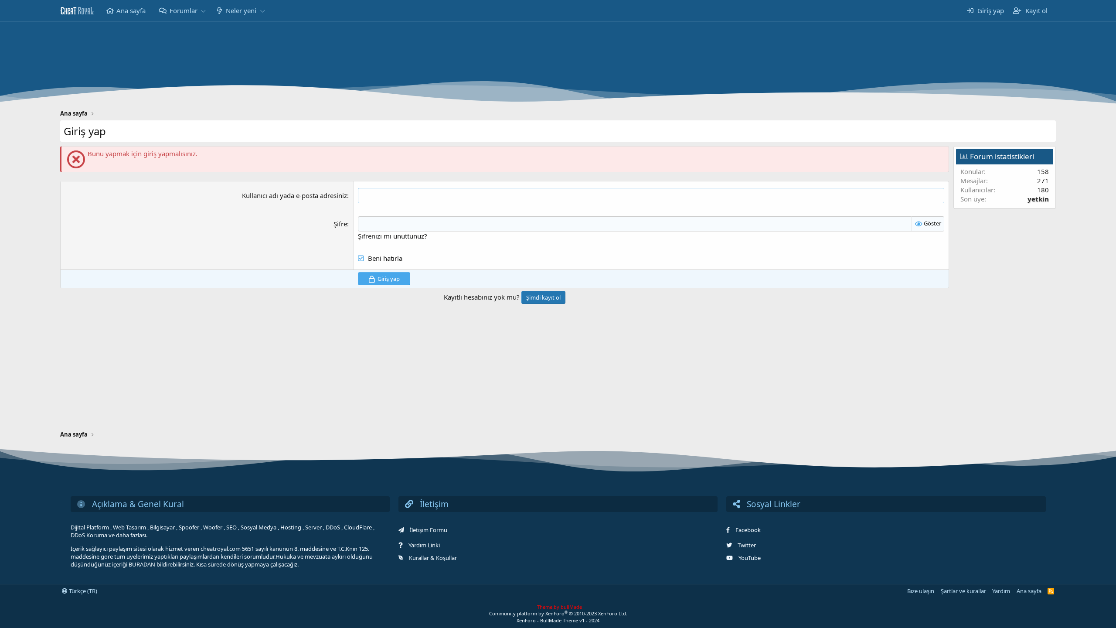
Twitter (747, 545)
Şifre (340, 223)
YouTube (749, 558)
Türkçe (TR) (82, 591)
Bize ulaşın (920, 591)
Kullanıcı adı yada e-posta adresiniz (294, 195)
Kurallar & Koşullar (433, 558)
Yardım (1001, 591)
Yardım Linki (424, 545)
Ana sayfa (131, 10)
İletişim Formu (428, 530)
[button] (203, 10)
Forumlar (183, 10)
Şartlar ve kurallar (963, 591)
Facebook (748, 530)
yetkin (1038, 199)
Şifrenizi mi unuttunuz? (392, 236)
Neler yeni (241, 10)
